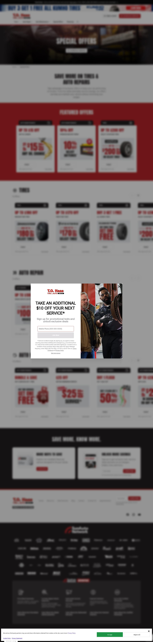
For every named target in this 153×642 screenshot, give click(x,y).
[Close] (119, 286)
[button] (149, 631)
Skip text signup (55, 353)
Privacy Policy (60, 350)
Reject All (137, 635)
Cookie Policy (7, 638)
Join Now (55, 335)
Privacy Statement (17, 638)
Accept (109, 635)
